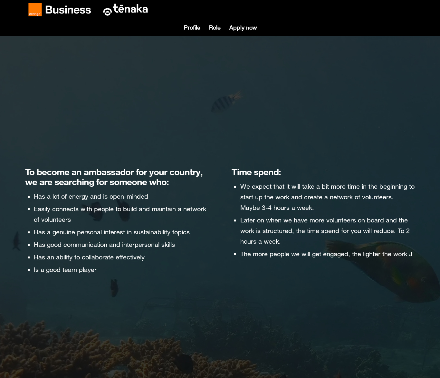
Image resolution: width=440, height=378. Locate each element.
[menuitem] (192, 27)
